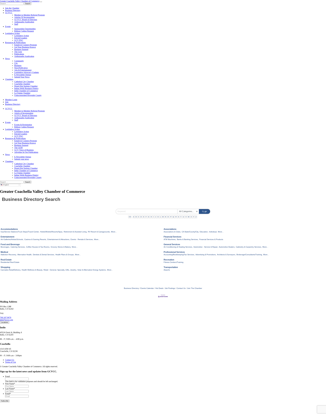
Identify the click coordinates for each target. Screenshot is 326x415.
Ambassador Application (24, 22)
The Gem (18, 52)
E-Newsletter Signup (22, 75)
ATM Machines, (170, 239)
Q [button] (173, 217)
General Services (172, 244)
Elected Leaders (20, 38)
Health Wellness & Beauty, (32, 270)
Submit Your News (22, 77)
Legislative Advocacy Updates (26, 72)
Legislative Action (12, 33)
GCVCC (8, 13)
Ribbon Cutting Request (24, 31)
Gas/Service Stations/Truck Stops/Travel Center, (20, 232)
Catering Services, (18, 247)
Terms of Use (10, 362)
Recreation (169, 260)
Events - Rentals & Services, (82, 239)
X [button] (191, 217)
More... (114, 232)
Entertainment (7, 237)
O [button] (168, 217)
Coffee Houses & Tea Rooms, (38, 247)
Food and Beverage (10, 244)
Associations (170, 229)
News (7, 59)
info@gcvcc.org (6, 320)
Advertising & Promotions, (205, 255)
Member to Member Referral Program (29, 15)
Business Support (21, 49)
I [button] (153, 217)
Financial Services (172, 237)
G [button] (148, 217)
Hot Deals (159, 288)
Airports (167, 270)
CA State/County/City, (190, 232)
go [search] (206, 211)
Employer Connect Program (25, 45)
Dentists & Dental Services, (44, 255)
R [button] (175, 217)
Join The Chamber (194, 288)
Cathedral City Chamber (24, 81)
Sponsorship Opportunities (25, 29)
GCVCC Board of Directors (25, 19)
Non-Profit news (21, 68)
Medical (4, 252)
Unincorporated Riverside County (28, 95)
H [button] (151, 217)
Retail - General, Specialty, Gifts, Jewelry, (60, 270)
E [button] (143, 217)
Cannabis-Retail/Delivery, (11, 270)
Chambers (9, 79)
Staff (16, 24)
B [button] (136, 217)
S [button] (178, 217)
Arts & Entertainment (22, 70)
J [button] (155, 217)
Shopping (5, 267)
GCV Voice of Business (24, 150)
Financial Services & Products (211, 239)
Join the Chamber (12, 8)
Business (17, 65)
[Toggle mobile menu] (41, 1)
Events (8, 26)
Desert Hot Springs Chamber (26, 86)
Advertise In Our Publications (26, 152)
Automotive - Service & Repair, (205, 247)
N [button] (165, 217)
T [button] (180, 217)
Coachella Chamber (22, 84)
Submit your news (21, 159)
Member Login (11, 100)
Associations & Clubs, (172, 232)
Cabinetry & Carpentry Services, (249, 247)
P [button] (170, 217)
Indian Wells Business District (26, 88)
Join (6, 102)
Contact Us (181, 288)
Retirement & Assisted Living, (75, 232)
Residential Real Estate (10, 262)
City (16, 63)
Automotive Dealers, (227, 247)
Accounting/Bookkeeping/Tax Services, (179, 255)
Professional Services (174, 252)
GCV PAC (18, 40)
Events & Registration (23, 125)
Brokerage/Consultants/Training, (249, 255)
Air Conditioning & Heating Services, (178, 247)
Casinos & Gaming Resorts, (35, 239)
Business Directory (12, 10)
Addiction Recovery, (9, 255)
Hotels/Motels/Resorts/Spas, (51, 232)
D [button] (141, 217)
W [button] (188, 217)
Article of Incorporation (23, 113)
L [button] (160, 217)
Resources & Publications (15, 42)
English (6, 185)
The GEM (18, 148)
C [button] (138, 217)
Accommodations (9, 229)
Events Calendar (147, 288)
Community (19, 61)
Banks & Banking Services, (187, 239)
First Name (10, 384)
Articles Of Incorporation (24, 17)
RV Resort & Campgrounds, (99, 232)
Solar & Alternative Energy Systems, (91, 270)
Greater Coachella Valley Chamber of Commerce (19, 1)
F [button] (146, 217)
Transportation (171, 267)
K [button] (158, 217)
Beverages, (5, 247)
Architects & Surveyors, (226, 255)
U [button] (183, 217)
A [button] (133, 217)
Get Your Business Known (25, 47)
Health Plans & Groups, (64, 255)
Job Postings (170, 288)
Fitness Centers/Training (173, 262)
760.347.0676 (5, 317)
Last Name (10, 389)
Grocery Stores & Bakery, (61, 247)
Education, (204, 232)
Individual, (213, 232)
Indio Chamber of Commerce (26, 91)
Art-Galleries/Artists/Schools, (12, 239)
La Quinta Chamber (22, 93)
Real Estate (6, 260)
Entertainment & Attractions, (58, 239)
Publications (19, 54)
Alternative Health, (24, 255)
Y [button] (193, 217)
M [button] (163, 217)
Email (7, 376)
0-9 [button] (130, 217)
